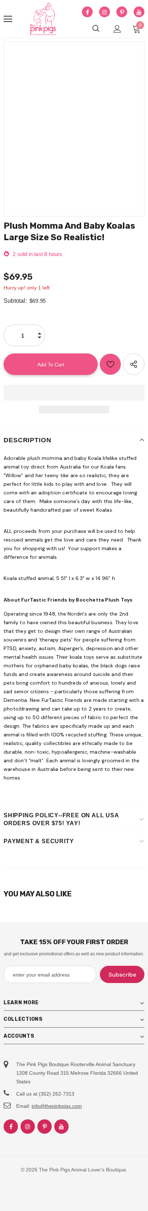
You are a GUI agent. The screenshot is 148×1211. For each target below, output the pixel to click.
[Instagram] (104, 12)
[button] (74, 393)
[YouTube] (139, 12)
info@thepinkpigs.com (57, 1106)
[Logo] (43, 19)
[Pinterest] (121, 12)
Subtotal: (15, 301)
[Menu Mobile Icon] (8, 19)
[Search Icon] (96, 28)
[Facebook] (87, 12)
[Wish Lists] (110, 364)
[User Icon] (117, 29)
